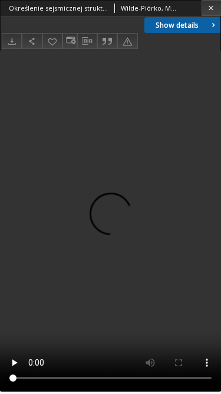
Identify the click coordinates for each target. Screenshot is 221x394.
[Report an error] (127, 41)
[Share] (32, 41)
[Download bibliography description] (87, 41)
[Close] (211, 8)
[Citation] (107, 41)
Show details (177, 25)
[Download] (12, 41)
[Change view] (69, 41)
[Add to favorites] (52, 41)
